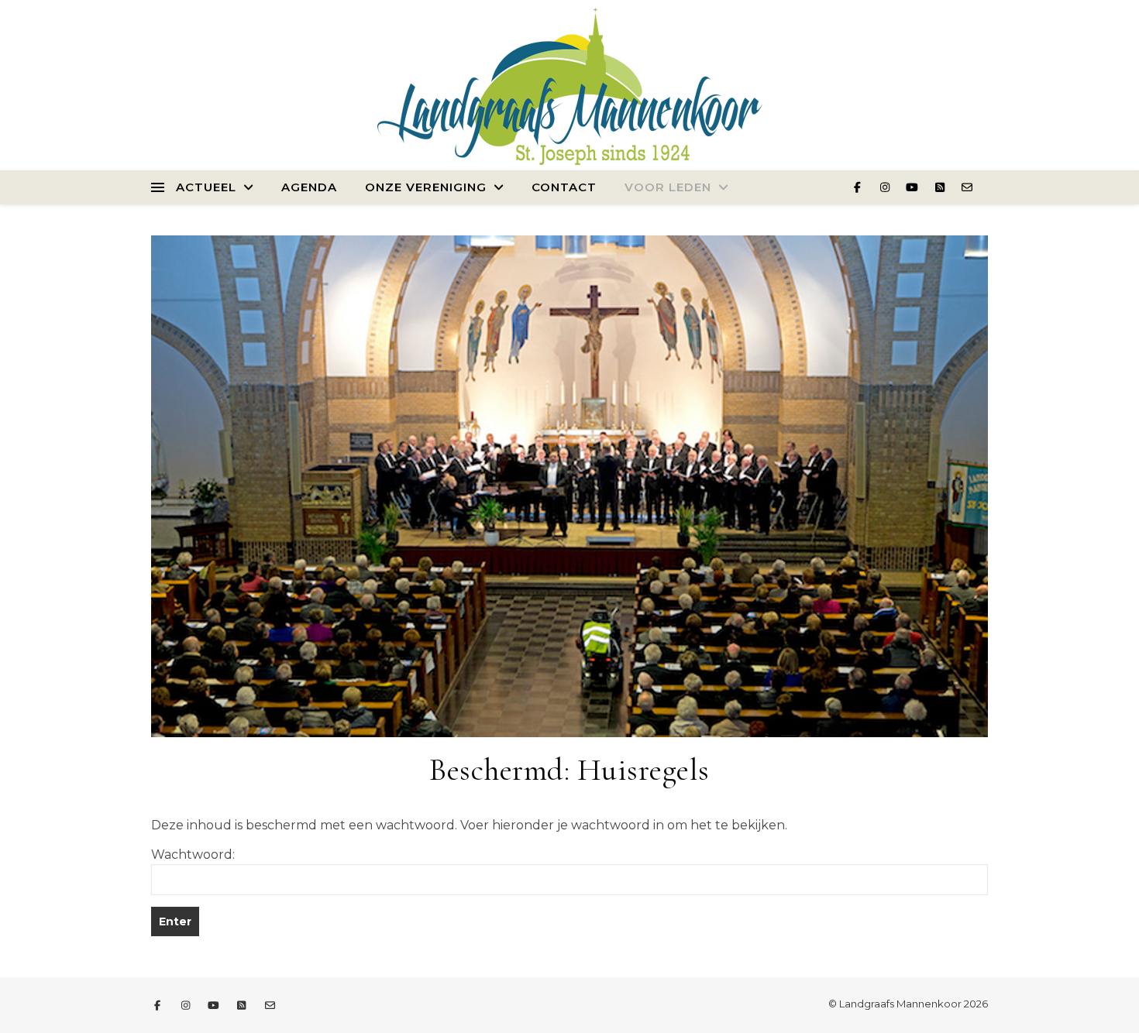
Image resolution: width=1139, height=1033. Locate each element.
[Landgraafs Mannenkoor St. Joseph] (569, 83)
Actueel (206, 187)
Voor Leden (668, 187)
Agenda (309, 187)
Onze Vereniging (426, 187)
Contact (564, 187)
